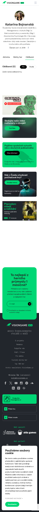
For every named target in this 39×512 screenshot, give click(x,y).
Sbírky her (17, 57)
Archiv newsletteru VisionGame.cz (19, 368)
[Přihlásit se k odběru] (29, 247)
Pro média (19, 356)
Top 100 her (19, 364)
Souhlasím (12, 504)
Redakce (19, 344)
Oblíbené (30, 57)
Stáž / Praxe (19, 352)
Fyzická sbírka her (19, 360)
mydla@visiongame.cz (19, 378)
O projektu (19, 341)
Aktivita (6, 57)
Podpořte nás (19, 348)
